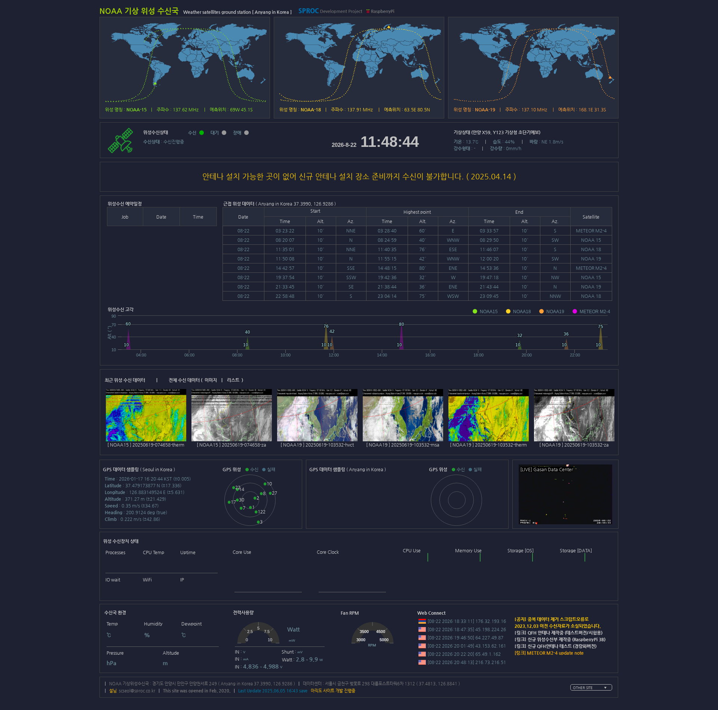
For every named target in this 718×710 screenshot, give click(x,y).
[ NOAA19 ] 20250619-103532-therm (488, 444)
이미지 (211, 380)
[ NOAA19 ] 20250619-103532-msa (402, 444)
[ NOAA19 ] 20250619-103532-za (574, 444)
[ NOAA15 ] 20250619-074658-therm (145, 444)
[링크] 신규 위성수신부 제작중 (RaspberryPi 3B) (560, 639)
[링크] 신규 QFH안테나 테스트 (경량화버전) (555, 646)
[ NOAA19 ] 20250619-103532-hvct (317, 444)
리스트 (233, 380)
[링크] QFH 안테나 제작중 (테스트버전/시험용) (558, 632)
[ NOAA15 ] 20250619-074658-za (231, 444)
